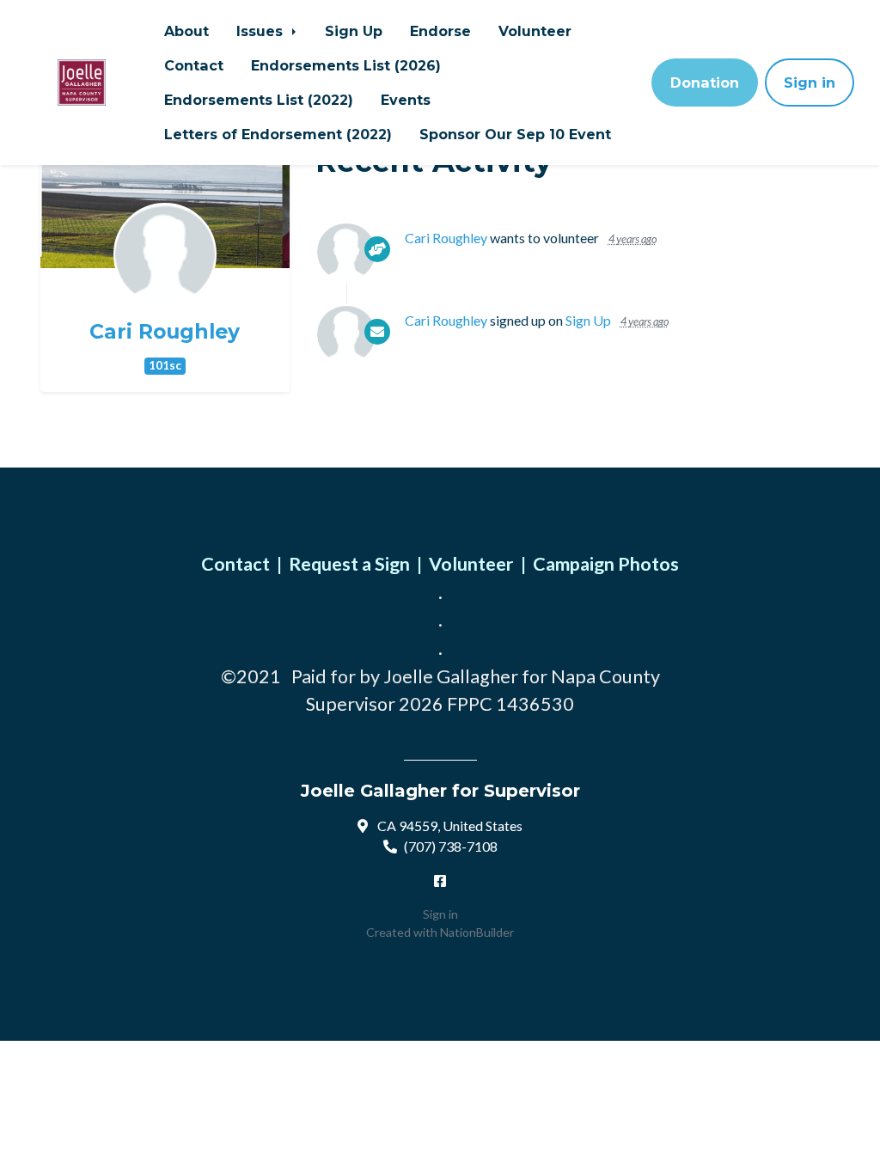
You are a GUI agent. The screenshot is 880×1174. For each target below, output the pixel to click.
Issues (261, 31)
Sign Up (353, 31)
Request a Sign (349, 564)
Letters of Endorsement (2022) (278, 134)
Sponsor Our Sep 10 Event (515, 134)
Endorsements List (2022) (258, 99)
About (186, 31)
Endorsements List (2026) (346, 65)
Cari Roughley (164, 332)
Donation (704, 82)
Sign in (809, 82)
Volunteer (534, 31)
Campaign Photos (606, 564)
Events (406, 99)
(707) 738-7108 (451, 846)
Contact (193, 65)
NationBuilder (477, 932)
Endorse (440, 31)
